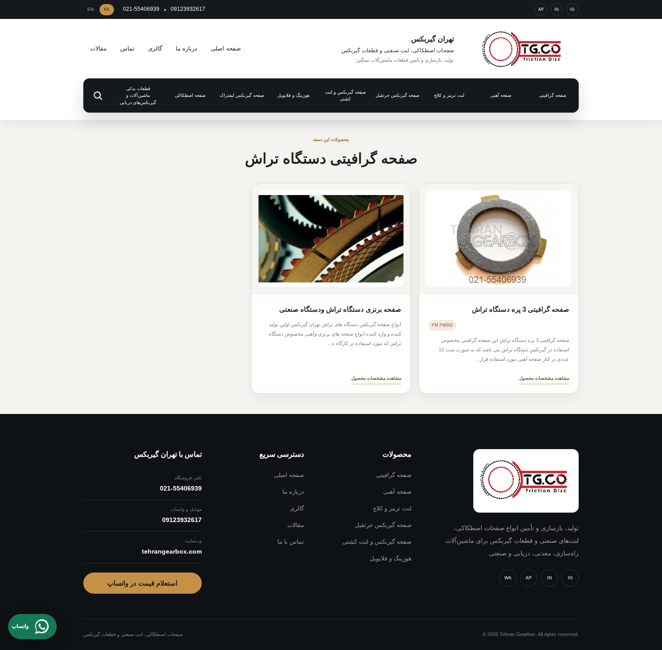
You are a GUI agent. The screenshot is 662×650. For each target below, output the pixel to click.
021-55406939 (141, 9)
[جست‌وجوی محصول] (97, 95)
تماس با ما (290, 541)
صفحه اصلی (226, 48)
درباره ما (186, 48)
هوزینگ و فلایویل (293, 95)
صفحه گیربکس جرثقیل (397, 95)
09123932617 (188, 9)
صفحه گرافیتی (552, 95)
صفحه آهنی (500, 95)
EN (90, 9)
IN (556, 9)
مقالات (98, 48)
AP (541, 9)
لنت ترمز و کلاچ (449, 95)
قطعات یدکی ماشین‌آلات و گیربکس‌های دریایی (138, 95)
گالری (155, 48)
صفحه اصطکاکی (190, 95)
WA (508, 577)
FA (106, 9)
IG (572, 9)
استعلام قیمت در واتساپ (142, 583)
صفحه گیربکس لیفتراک (242, 95)
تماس (127, 48)
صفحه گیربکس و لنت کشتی (345, 96)
